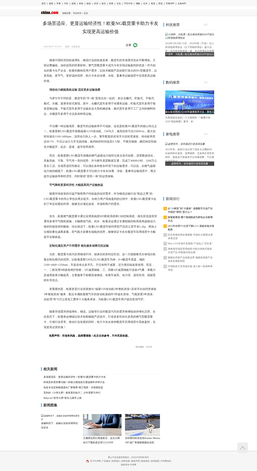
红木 (145, 3)
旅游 (89, 3)
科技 (81, 3)
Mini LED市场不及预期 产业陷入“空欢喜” (190, 243)
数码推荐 (173, 82)
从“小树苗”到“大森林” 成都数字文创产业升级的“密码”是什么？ (190, 210)
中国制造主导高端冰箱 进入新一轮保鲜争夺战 (190, 268)
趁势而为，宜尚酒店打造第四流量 (189, 163)
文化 (119, 3)
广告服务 (106, 461)
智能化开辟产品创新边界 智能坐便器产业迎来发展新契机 (190, 259)
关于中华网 (95, 461)
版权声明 (135, 461)
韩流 (153, 3)
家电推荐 (173, 134)
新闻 (51, 3)
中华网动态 (166, 461)
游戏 (74, 3)
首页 (43, 3)
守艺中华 (128, 3)
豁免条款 (145, 461)
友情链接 (155, 461)
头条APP (182, 3)
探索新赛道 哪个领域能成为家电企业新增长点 (190, 219)
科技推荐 (173, 25)
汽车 (66, 3)
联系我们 (116, 461)
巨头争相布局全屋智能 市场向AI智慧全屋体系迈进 (190, 236)
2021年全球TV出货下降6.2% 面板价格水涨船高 (191, 228)
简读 (160, 3)
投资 (111, 3)
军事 (58, 3)
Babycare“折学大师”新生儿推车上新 (63, 398)
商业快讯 (77, 13)
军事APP (170, 3)
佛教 (138, 3)
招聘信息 (126, 461)
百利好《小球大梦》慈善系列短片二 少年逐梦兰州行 (72, 392)
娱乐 (104, 3)
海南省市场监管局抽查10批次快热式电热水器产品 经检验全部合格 (190, 251)
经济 (96, 3)
